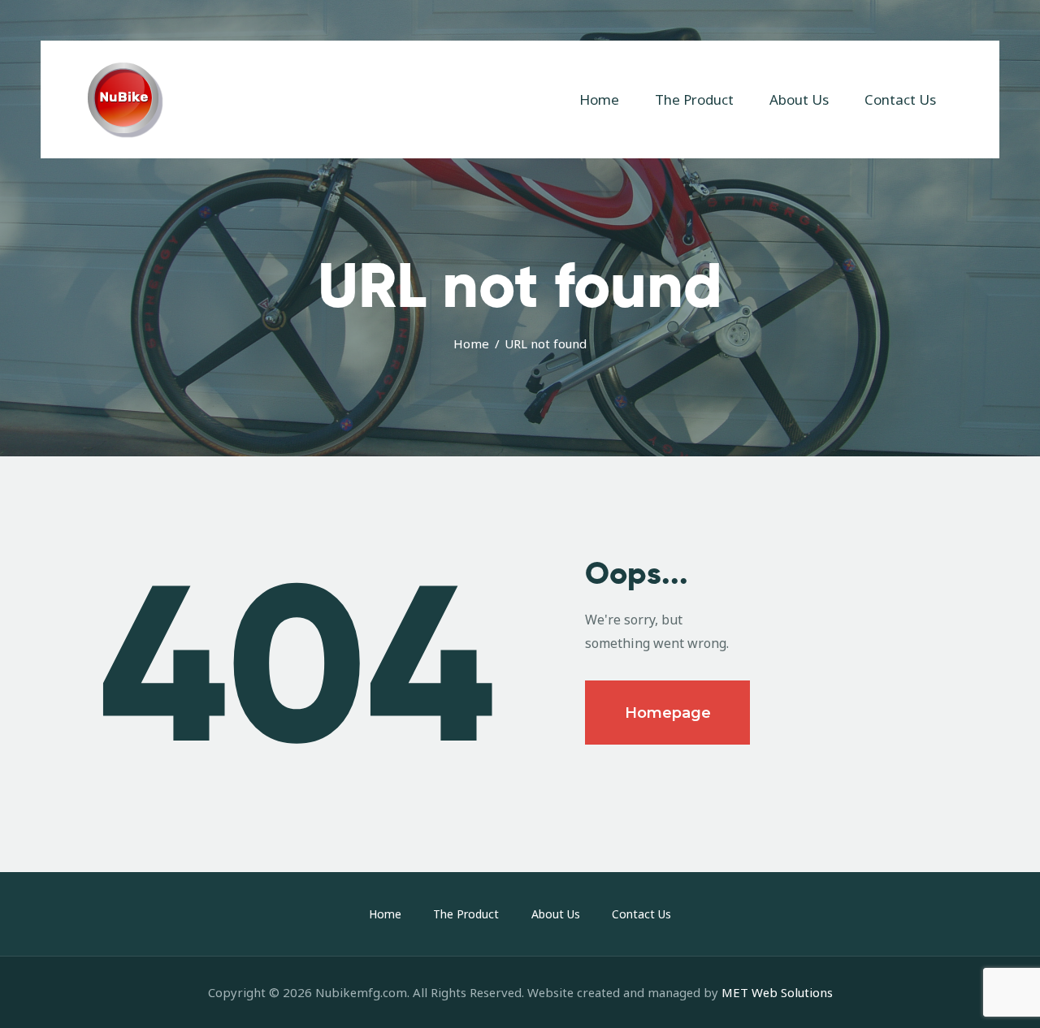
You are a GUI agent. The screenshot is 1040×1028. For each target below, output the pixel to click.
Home (471, 343)
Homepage (668, 713)
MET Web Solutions (777, 992)
